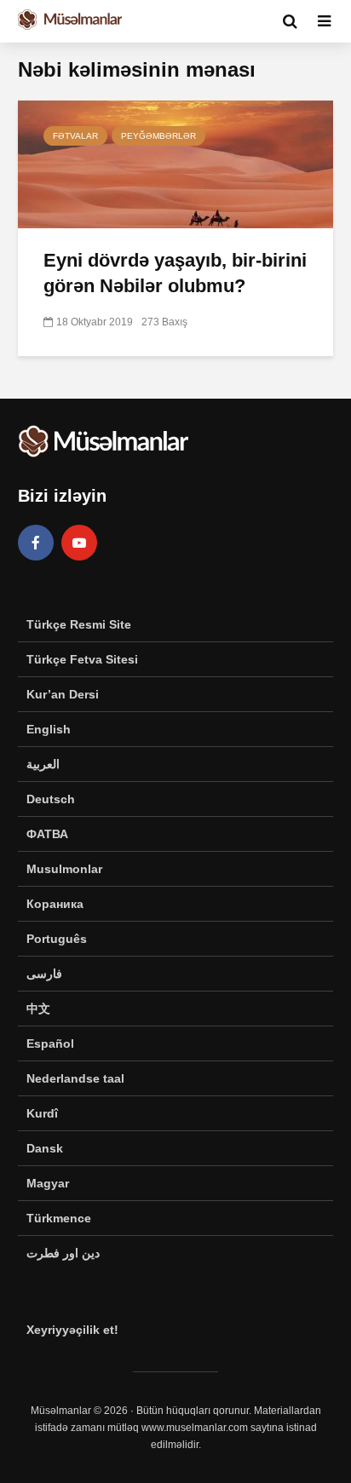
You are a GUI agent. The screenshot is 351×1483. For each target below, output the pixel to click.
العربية (43, 764)
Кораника (54, 904)
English (48, 729)
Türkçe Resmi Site (78, 624)
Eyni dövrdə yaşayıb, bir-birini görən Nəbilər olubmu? (175, 273)
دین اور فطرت (63, 1253)
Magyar (47, 1183)
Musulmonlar (64, 869)
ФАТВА (47, 834)
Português (56, 939)
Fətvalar (75, 136)
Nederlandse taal (75, 1078)
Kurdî (42, 1113)
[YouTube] (79, 542)
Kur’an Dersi (62, 694)
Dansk (44, 1148)
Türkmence (58, 1218)
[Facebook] (36, 542)
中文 (38, 1008)
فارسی (44, 973)
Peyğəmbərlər (158, 136)
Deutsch (50, 799)
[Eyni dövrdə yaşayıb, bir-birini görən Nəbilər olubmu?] (175, 163)
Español (50, 1043)
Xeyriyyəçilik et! (72, 1329)
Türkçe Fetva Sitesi (82, 659)
